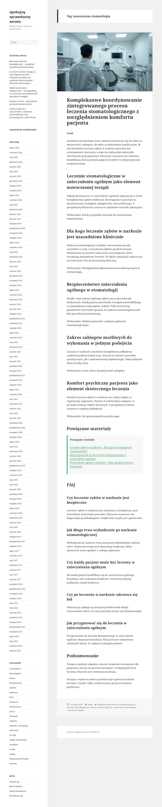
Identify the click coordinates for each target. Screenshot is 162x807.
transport (13, 744)
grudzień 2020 (15, 423)
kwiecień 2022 (15, 347)
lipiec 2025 (14, 195)
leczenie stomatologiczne (78, 707)
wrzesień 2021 (15, 380)
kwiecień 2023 (15, 299)
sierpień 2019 (15, 470)
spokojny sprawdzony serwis (20, 16)
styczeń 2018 (15, 532)
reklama (13, 721)
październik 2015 (17, 627)
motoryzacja (15, 706)
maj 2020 (13, 446)
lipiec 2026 (14, 147)
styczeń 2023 (15, 309)
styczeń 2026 (15, 176)
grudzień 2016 (15, 584)
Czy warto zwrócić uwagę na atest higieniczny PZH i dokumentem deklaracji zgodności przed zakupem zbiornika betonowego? (22, 77)
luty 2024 (13, 266)
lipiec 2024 (14, 242)
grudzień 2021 (15, 366)
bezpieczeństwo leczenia (108, 704)
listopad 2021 (15, 370)
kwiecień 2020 (15, 451)
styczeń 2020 (15, 461)
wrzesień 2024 (15, 233)
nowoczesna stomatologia (124, 707)
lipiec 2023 (14, 290)
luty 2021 (13, 413)
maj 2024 (13, 252)
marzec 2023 (15, 304)
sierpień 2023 (15, 285)
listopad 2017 (15, 536)
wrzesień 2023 (15, 280)
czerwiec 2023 (15, 294)
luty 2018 (13, 527)
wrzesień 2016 (15, 593)
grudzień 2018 (15, 494)
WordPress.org (16, 795)
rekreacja (13, 730)
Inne (11, 697)
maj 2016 (13, 603)
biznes (12, 678)
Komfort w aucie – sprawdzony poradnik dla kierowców (23, 102)
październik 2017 (17, 541)
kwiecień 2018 (15, 518)
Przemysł (13, 716)
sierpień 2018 (15, 503)
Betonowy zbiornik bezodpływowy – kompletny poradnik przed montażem (21, 64)
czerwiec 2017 (15, 555)
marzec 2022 (15, 351)
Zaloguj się (14, 781)
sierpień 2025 (15, 190)
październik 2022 (17, 318)
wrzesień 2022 (15, 323)
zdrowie (13, 763)
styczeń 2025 (15, 219)
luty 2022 (13, 356)
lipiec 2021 (14, 389)
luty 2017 (13, 574)
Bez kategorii (15, 673)
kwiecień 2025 (15, 209)
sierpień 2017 (15, 546)
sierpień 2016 (15, 598)
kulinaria (13, 702)
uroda (12, 749)
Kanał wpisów (15, 786)
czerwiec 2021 (15, 394)
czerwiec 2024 (15, 247)
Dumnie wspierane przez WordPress (83, 732)
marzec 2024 (15, 261)
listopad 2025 (15, 185)
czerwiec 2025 (15, 200)
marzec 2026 (15, 166)
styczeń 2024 (15, 271)
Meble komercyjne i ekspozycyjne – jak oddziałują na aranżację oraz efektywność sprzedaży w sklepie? (23, 92)
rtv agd (12, 735)
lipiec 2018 (14, 508)
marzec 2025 (15, 214)
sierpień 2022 (15, 328)
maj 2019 (13, 480)
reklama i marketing (18, 725)
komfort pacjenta (127, 704)
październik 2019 (17, 465)
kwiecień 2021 (15, 404)
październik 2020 (17, 427)
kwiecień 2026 (15, 162)
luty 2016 (13, 608)
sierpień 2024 (15, 237)
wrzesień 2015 (15, 631)
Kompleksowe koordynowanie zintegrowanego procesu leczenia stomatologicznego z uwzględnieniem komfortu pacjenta (104, 111)
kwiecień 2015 (15, 646)
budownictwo (15, 683)
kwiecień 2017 (15, 565)
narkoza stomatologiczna (101, 707)
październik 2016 (17, 589)
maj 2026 (13, 157)
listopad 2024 (15, 223)
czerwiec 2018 (15, 513)
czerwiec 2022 (15, 337)
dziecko (12, 687)
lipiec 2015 (14, 636)
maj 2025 (13, 204)
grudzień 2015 (15, 617)
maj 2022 (13, 342)
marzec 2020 (15, 456)
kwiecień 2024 (15, 256)
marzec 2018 (15, 522)
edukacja (13, 692)
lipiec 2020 (14, 442)
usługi (12, 754)
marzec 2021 (15, 408)
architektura (15, 668)
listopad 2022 (15, 313)
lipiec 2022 (14, 332)
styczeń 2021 (15, 418)
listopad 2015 (15, 622)
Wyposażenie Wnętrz (19, 758)
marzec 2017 (15, 570)
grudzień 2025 (15, 181)
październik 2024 (17, 228)
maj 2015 (13, 641)
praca (12, 711)
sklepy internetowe (18, 739)
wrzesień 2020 (15, 432)
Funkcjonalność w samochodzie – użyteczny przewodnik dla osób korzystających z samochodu (22, 113)
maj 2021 (13, 399)
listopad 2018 (15, 499)
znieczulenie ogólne (75, 710)
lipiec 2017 (14, 551)
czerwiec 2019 (15, 475)
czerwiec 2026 (15, 152)
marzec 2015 (15, 650)
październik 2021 (17, 375)
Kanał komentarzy (17, 791)
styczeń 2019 (15, 489)
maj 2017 (13, 560)
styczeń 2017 (15, 579)
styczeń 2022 (15, 361)
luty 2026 (13, 171)
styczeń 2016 (15, 612)
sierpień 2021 (15, 385)
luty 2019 (13, 484)
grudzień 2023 (15, 275)
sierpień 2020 (15, 437)
